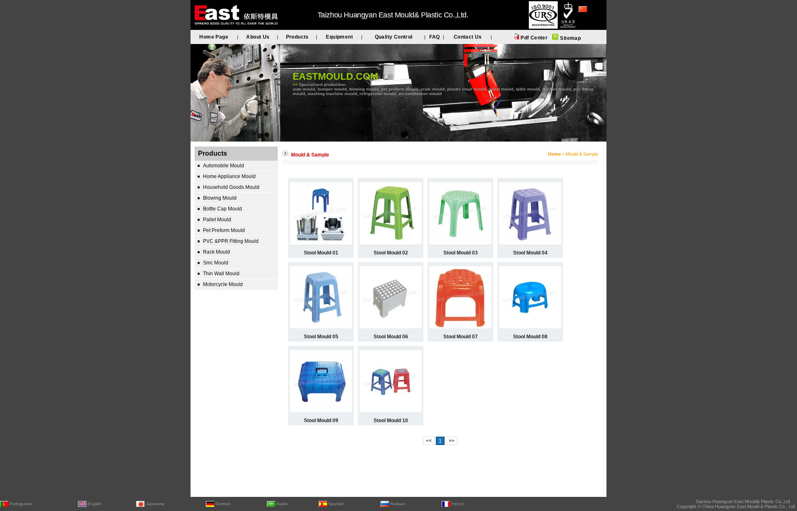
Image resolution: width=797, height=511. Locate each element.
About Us (257, 37)
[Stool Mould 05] (321, 327)
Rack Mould (216, 252)
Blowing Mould (220, 198)
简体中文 (589, 20)
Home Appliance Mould (229, 176)
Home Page (213, 37)
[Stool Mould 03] (460, 243)
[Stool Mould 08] (530, 327)
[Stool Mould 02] (390, 243)
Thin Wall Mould (221, 273)
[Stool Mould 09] (321, 410)
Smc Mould (215, 263)
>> (452, 441)
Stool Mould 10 (391, 420)
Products (297, 37)
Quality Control (394, 37)
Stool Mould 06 (391, 337)
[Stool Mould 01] (321, 243)
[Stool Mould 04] (530, 243)
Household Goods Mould (231, 187)
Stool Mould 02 (391, 253)
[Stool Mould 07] (460, 327)
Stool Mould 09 (321, 420)
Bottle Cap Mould (222, 209)
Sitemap (570, 38)
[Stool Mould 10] (390, 410)
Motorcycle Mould (223, 284)
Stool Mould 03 (460, 253)
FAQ (434, 37)
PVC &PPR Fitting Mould (231, 241)
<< (429, 441)
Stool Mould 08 (530, 337)
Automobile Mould (223, 166)
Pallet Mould (217, 219)
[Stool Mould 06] (390, 327)
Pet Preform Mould (224, 230)
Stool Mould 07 (460, 337)
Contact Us (468, 37)
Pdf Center (533, 38)
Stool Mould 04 (530, 253)
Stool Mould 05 (321, 337)
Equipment (339, 37)
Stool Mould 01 (321, 253)
